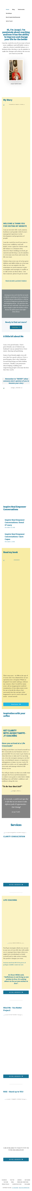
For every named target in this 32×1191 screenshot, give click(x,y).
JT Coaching (15, 1187)
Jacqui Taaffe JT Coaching (9, 4)
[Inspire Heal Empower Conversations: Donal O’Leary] (16, 524)
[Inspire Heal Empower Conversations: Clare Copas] (16, 538)
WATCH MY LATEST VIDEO (16, 281)
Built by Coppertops (24, 1187)
